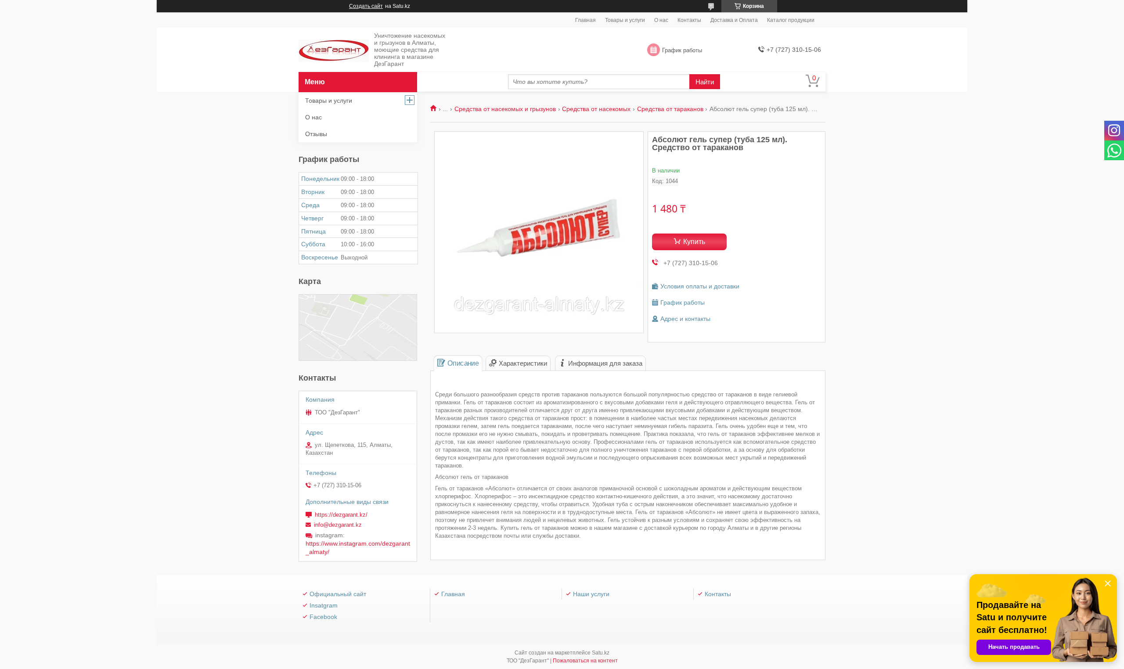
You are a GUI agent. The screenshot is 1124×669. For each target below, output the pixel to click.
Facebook (323, 616)
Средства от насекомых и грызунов (505, 108)
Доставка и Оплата (734, 20)
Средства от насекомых (596, 108)
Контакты (689, 20)
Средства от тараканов (670, 108)
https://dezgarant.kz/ (341, 514)
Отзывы (316, 133)
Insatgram (324, 605)
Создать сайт (366, 6)
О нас (661, 20)
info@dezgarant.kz (338, 525)
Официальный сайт (338, 593)
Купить (694, 241)
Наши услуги (591, 593)
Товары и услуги (625, 20)
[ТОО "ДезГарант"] (334, 50)
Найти (704, 82)
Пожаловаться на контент (585, 661)
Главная (585, 20)
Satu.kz (600, 653)
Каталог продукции (790, 20)
